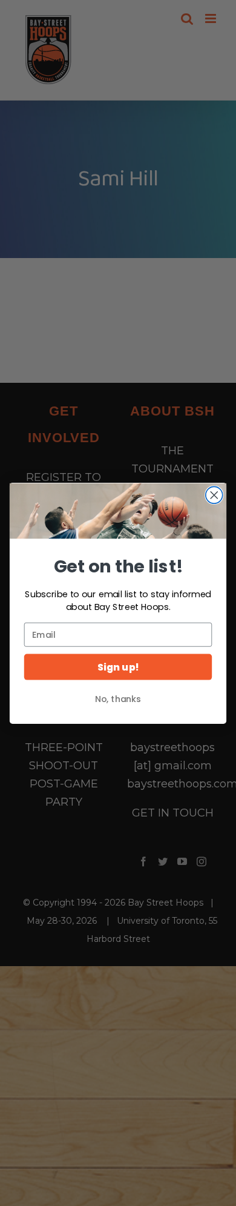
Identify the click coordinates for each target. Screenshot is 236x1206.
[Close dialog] (214, 494)
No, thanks (118, 699)
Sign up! (118, 667)
